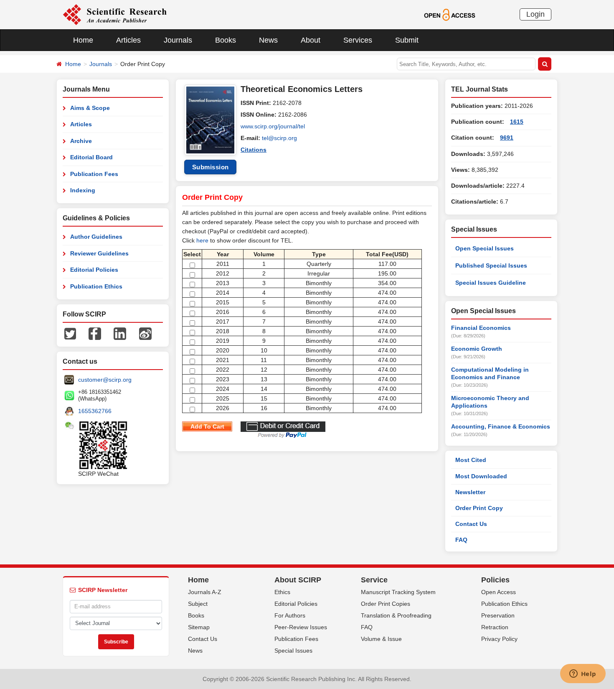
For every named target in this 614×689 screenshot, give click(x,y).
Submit (407, 40)
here (202, 240)
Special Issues (293, 650)
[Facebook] (95, 333)
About (310, 40)
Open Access (498, 592)
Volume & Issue (381, 638)
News (268, 40)
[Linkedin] (120, 333)
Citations (253, 149)
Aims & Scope (90, 108)
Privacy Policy (499, 638)
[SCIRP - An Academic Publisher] (115, 14)
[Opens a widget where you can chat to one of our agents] (583, 674)
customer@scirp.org (105, 379)
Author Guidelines (96, 236)
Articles (128, 40)
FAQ (461, 539)
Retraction (494, 627)
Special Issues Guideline (490, 282)
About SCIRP (297, 580)
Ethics (282, 592)
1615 (516, 121)
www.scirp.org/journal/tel (273, 126)
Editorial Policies (94, 269)
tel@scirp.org (279, 138)
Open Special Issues (484, 248)
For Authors (289, 615)
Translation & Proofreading (396, 615)
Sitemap (199, 627)
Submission (210, 167)
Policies (495, 580)
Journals (178, 40)
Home (83, 40)
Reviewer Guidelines (99, 253)
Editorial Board (91, 157)
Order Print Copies (385, 603)
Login (535, 14)
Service (374, 580)
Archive (81, 141)
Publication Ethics (96, 286)
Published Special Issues (491, 265)
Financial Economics (481, 327)
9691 (506, 137)
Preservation (498, 615)
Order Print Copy (479, 508)
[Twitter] (70, 333)
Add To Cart (207, 426)
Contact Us (471, 524)
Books (225, 40)
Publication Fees (94, 174)
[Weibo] (145, 333)
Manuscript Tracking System (398, 592)
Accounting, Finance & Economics (500, 426)
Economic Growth (476, 348)
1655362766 (95, 411)
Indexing (82, 190)
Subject (198, 603)
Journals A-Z (204, 592)
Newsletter (470, 492)
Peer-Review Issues (300, 627)
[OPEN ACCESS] (450, 14)
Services (357, 40)
